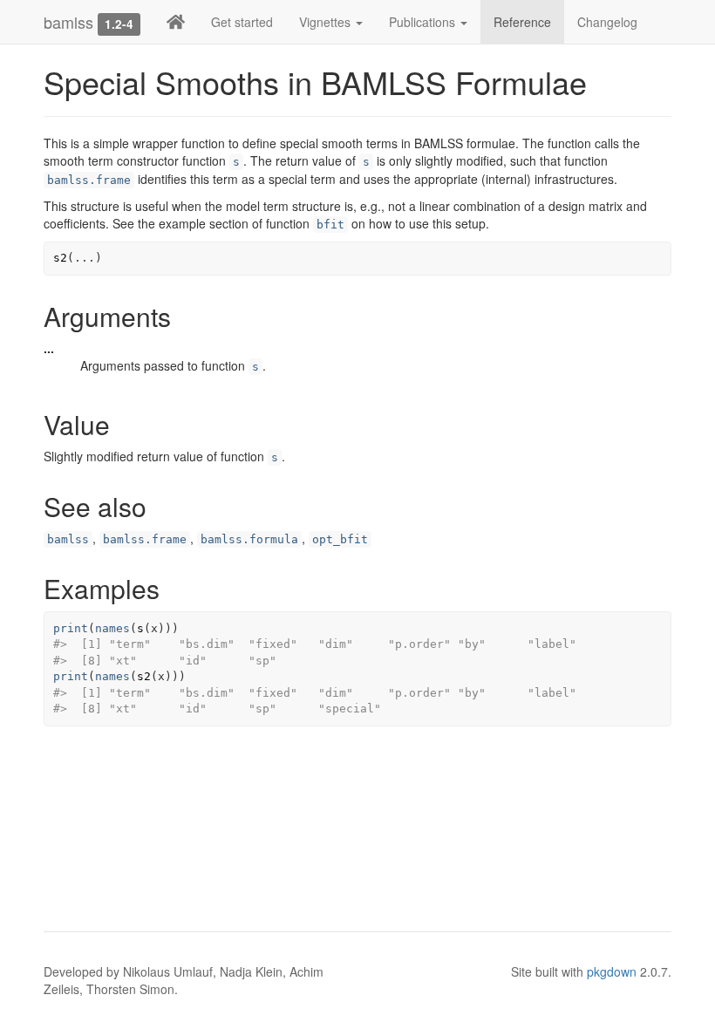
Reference (522, 22)
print (70, 628)
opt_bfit (340, 539)
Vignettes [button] (326, 22)
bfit (330, 224)
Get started (242, 22)
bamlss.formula (249, 539)
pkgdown (612, 971)
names (112, 628)
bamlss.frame (89, 180)
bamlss (68, 21)
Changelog (607, 22)
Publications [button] (424, 22)
